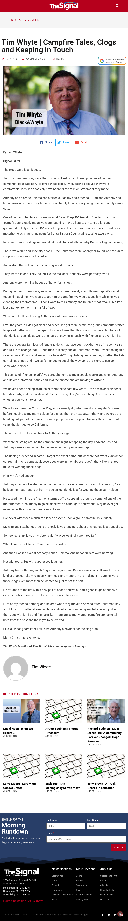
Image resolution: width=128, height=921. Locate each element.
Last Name (93, 820)
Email (49, 833)
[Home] (7, 20)
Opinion (36, 20)
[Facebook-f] (103, 915)
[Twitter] (109, 915)
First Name (52, 820)
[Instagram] (115, 915)
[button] (10, 6)
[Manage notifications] (120, 913)
